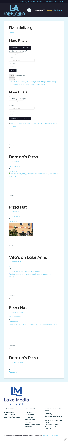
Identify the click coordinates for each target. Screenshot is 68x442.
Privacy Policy (56, 435)
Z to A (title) (22, 82)
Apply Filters (14, 48)
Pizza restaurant (36, 271)
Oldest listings (41, 82)
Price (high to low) (28, 84)
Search (11, 33)
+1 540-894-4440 (17, 262)
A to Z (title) (13, 82)
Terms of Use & (47, 435)
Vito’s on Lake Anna (28, 257)
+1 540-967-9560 (17, 312)
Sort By (12, 79)
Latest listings (31, 82)
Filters (12, 76)
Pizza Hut (18, 207)
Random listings (40, 84)
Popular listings (51, 82)
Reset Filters (25, 48)
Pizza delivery (13, 171)
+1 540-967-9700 (17, 362)
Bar (10, 266)
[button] (29, 10)
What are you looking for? (18, 51)
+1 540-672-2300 (17, 161)
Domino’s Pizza (23, 156)
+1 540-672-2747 (17, 212)
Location (12, 64)
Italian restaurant (15, 166)
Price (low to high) (15, 84)
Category (12, 57)
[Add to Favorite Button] (9, 147)
